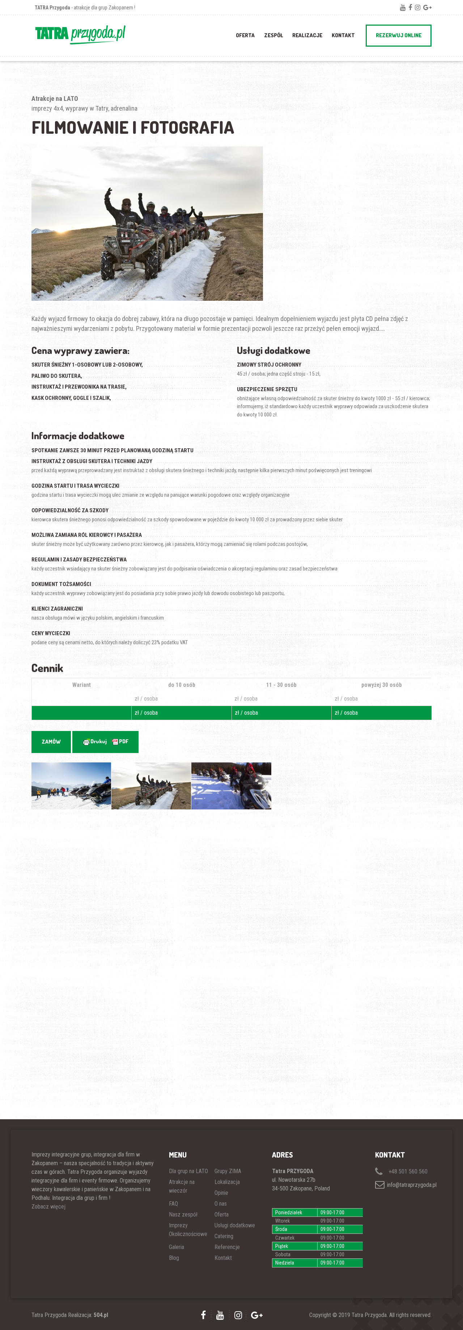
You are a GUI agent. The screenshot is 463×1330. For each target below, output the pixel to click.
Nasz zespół (183, 1214)
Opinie (221, 1192)
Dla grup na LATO (188, 1171)
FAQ (173, 1203)
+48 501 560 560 (407, 1171)
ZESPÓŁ (273, 35)
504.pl (101, 1315)
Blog (174, 1257)
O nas (220, 1203)
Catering (223, 1236)
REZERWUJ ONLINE (398, 35)
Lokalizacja (227, 1182)
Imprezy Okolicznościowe (188, 1229)
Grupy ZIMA (227, 1171)
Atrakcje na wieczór (182, 1186)
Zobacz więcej (48, 1206)
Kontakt (343, 35)
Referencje (227, 1247)
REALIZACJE (307, 35)
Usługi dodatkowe (234, 1225)
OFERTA (245, 35)
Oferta (221, 1214)
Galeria (176, 1247)
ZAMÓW (51, 741)
